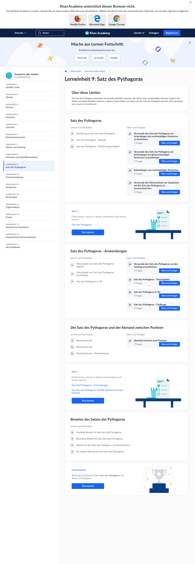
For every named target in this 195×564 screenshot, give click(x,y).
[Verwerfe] (190, 2)
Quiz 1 (74, 211)
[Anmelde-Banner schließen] (190, 42)
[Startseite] (66, 71)
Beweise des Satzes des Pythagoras (98, 419)
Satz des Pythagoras (86, 120)
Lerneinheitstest (79, 470)
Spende (138, 33)
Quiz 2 (74, 372)
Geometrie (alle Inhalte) (95, 71)
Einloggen (154, 33)
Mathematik (75, 71)
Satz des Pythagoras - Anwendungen (99, 251)
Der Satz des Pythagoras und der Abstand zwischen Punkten (117, 327)
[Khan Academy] (97, 33)
